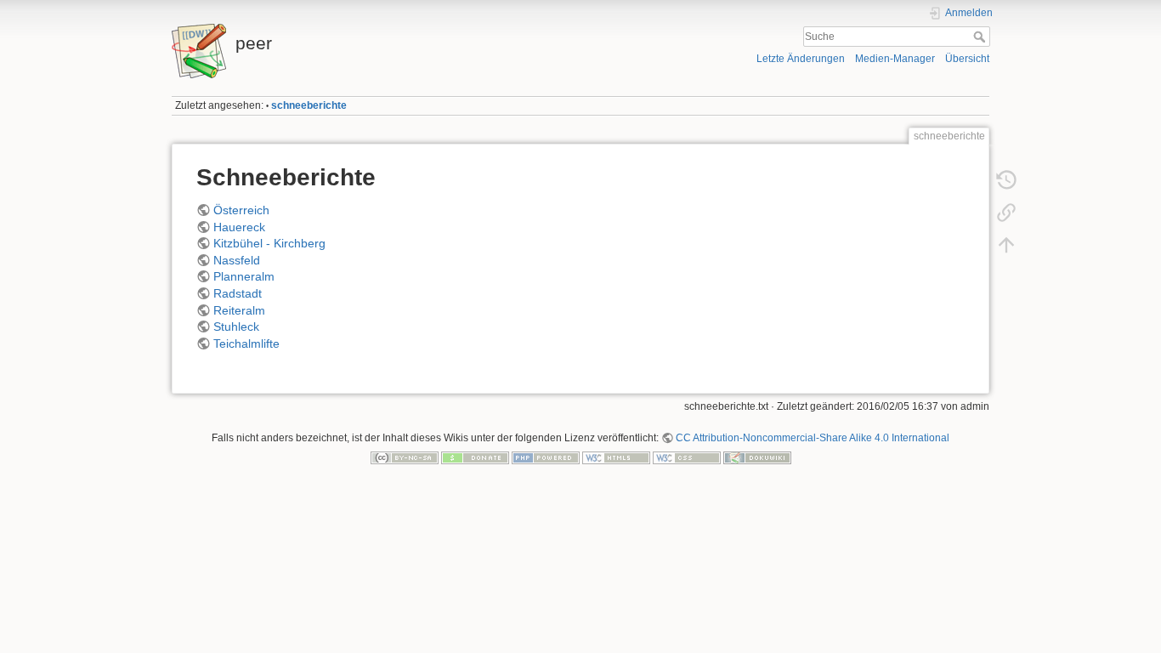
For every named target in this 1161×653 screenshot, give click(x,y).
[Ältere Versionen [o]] (1006, 180)
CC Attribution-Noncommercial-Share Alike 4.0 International (812, 438)
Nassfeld (236, 260)
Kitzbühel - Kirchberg (269, 243)
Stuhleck (236, 326)
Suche (981, 37)
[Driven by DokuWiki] (757, 457)
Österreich (241, 210)
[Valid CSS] (687, 457)
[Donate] (475, 457)
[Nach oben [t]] (1006, 245)
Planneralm (244, 276)
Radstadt (237, 293)
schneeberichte (309, 105)
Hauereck (239, 227)
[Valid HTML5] (616, 457)
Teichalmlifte (246, 343)
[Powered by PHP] (546, 457)
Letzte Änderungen (800, 59)
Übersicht (967, 59)
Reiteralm (239, 310)
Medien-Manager (895, 59)
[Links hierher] (1006, 212)
